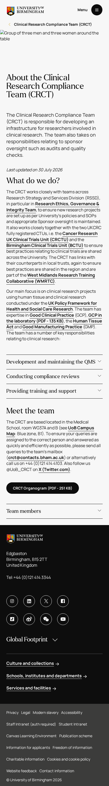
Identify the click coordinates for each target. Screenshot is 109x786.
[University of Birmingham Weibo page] (29, 619)
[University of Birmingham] (25, 9)
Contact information (56, 770)
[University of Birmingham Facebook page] (63, 601)
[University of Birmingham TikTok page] (12, 619)
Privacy (12, 712)
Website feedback (21, 770)
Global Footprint (27, 639)
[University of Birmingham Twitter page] (46, 601)
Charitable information (25, 759)
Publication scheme (75, 735)
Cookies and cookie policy (68, 759)
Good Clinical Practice (52, 315)
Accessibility (71, 712)
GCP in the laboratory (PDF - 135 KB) (54, 318)
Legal (25, 712)
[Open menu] (97, 10)
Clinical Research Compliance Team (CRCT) (53, 24)
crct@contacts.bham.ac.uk (36, 457)
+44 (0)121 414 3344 (32, 577)
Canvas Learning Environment (31, 735)
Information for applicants (28, 747)
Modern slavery (45, 712)
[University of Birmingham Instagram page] (12, 601)
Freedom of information (72, 747)
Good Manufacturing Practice (52, 327)
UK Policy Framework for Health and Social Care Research (51, 306)
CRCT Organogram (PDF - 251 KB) (42, 488)
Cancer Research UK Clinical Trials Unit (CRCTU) (52, 236)
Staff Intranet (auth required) (31, 724)
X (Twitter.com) (54, 469)
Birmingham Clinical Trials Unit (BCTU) (44, 245)
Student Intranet (73, 724)
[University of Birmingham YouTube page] (63, 619)
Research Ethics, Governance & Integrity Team (52, 206)
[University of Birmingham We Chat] (46, 619)
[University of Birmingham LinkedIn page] (29, 601)
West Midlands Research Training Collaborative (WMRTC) (50, 278)
